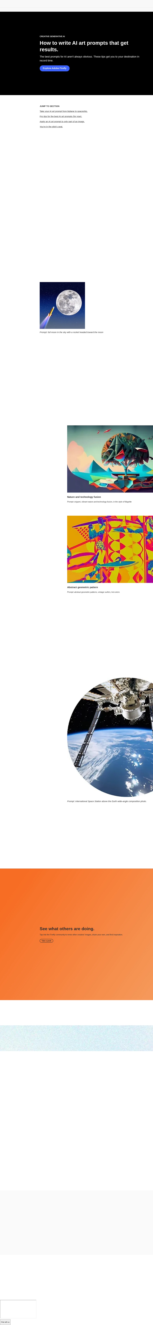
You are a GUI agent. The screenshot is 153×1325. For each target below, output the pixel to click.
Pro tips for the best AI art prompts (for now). (61, 116)
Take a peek (46, 941)
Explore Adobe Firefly (54, 68)
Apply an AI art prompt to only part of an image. (62, 121)
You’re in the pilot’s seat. (51, 127)
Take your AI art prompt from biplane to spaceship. (64, 111)
